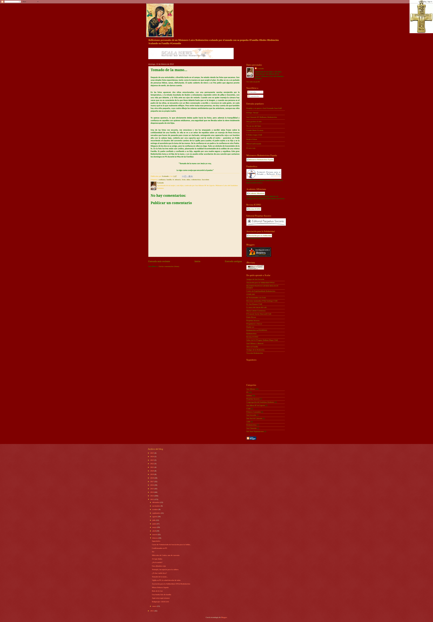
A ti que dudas (157, 559)
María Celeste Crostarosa (256, 311)
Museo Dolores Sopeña (160, 587)
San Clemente (251, 428)
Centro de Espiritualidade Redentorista (260, 291)
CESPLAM (250, 294)
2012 (152, 499)
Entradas (252, 92)
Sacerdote (205, 180)
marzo (155, 534)
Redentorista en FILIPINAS (256, 330)
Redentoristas (251, 333)
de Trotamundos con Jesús (256, 297)
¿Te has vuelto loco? (159, 573)
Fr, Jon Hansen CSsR (254, 304)
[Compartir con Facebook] (189, 176)
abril (154, 531)
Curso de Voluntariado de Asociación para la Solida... (171, 544)
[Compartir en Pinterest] (192, 176)
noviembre (156, 506)
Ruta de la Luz (157, 591)
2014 (152, 492)
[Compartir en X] (187, 176)
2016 (152, 485)
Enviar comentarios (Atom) (169, 266)
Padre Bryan (251, 317)
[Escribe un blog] (185, 176)
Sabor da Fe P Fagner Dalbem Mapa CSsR (262, 340)
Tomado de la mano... (160, 577)
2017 (152, 481)
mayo (154, 527)
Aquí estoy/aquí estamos (161, 598)
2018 (152, 478)
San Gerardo (251, 415)
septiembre (156, 513)
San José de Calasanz (254, 418)
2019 (152, 474)
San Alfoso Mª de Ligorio (255, 405)
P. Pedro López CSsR (254, 135)
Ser (153, 552)
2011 (152, 611)
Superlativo (156, 541)
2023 (152, 460)
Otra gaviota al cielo (254, 121)
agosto (155, 516)
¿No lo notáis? (157, 562)
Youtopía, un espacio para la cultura (165, 569)
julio (154, 520)
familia (169, 180)
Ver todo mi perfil (253, 82)
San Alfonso (250, 389)
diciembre (156, 502)
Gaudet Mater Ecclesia (254, 130)
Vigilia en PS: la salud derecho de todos (166, 580)
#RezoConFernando (253, 144)
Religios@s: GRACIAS (160, 602)
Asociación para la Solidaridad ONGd (260, 282)
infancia (178, 180)
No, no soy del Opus (253, 126)
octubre (155, 509)
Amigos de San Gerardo (255, 279)
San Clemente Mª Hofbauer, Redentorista (261, 117)
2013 (152, 496)
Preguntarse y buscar (254, 324)
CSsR (248, 409)
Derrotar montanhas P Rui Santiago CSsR (262, 301)
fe (173, 180)
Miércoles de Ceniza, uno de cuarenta (166, 555)
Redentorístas (251, 425)
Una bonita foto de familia (161, 594)
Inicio (197, 261)
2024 (152, 456)
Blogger (224, 617)
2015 (152, 489)
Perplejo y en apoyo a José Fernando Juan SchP (264, 108)
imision (249, 395)
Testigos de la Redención (255, 350)
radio (248, 422)
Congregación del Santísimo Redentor (260, 402)
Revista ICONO (252, 337)
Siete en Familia (252, 347)
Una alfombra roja (159, 566)
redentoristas (196, 180)
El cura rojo (250, 148)
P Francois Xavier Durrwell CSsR (258, 314)
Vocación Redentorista (254, 353)
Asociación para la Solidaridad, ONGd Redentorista (171, 584)
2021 (152, 467)
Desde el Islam (251, 139)
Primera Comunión (253, 412)
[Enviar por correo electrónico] (183, 176)
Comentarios (254, 96)
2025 (152, 453)
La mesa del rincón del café (256, 307)
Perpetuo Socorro (252, 320)
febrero (155, 538)
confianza (162, 180)
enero (154, 606)
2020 (152, 471)
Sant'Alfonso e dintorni (254, 343)
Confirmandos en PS (159, 548)
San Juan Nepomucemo (255, 431)
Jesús (184, 180)
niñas (188, 180)
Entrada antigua (233, 261)
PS (247, 392)
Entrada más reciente (159, 261)
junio (154, 524)
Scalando (260, 68)
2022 (152, 464)
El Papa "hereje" (252, 113)
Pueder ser (250, 327)
